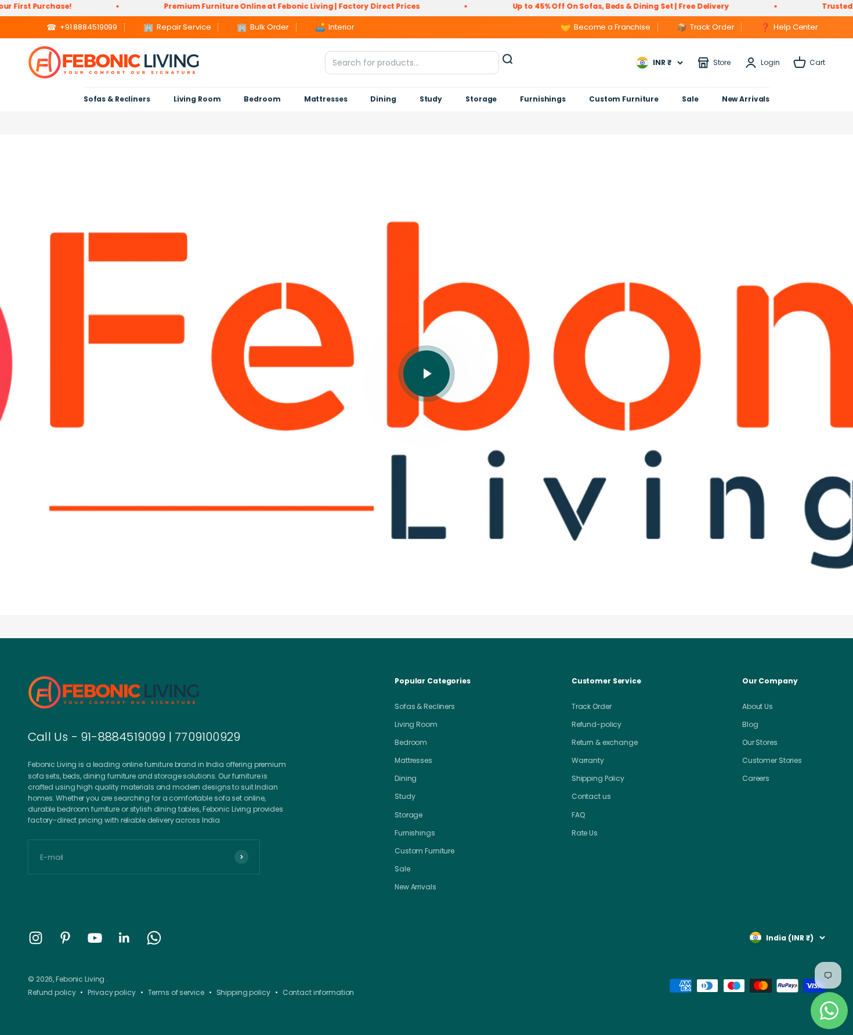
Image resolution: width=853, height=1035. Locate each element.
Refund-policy (596, 724)
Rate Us (585, 833)
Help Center (789, 27)
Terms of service (176, 992)
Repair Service (177, 27)
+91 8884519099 (81, 27)
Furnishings (543, 99)
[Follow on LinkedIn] (124, 938)
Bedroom (262, 99)
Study (431, 99)
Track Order (706, 27)
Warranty (588, 760)
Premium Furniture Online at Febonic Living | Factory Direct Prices (259, 6)
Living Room (197, 99)
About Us (757, 706)
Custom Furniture (624, 99)
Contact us (591, 796)
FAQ (578, 815)
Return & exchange (605, 742)
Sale (690, 99)
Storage (481, 99)
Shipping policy (243, 992)
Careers (755, 778)
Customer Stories (772, 760)
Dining (383, 99)
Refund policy (51, 992)
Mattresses (326, 99)
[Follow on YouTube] (95, 938)
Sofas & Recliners (117, 99)
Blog (750, 724)
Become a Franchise (605, 27)
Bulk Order (263, 27)
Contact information (319, 992)
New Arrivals (746, 99)
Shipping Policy (598, 778)
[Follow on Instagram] (36, 938)
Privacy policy (111, 992)
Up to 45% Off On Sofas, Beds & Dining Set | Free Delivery (588, 6)
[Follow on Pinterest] (65, 938)
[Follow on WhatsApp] (154, 938)
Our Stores (760, 742)
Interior (335, 27)
